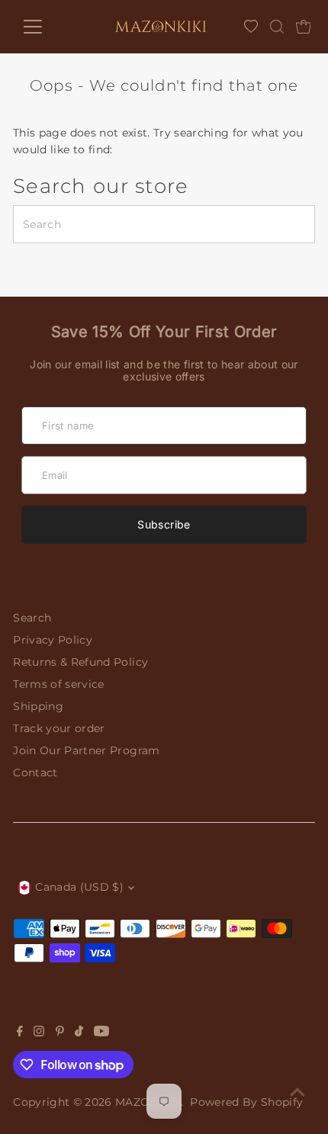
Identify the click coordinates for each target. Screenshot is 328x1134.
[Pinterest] (60, 1032)
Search (32, 618)
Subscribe (163, 524)
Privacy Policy (52, 640)
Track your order (59, 728)
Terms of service (58, 684)
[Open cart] (303, 27)
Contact (35, 772)
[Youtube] (101, 1032)
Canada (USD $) (79, 887)
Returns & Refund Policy (80, 662)
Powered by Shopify (246, 1102)
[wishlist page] (251, 27)
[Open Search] (277, 27)
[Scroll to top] (297, 1092)
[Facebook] (20, 1032)
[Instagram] (39, 1032)
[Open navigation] (48, 27)
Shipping (38, 706)
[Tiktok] (79, 1032)
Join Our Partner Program (86, 750)
